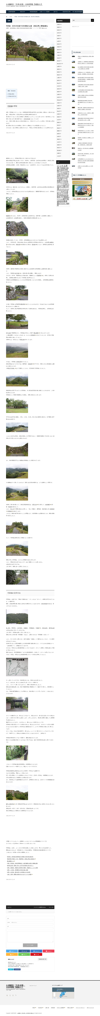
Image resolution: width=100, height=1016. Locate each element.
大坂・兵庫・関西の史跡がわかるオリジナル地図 (19, 874)
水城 (62, 193)
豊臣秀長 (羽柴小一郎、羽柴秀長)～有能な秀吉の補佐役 (21, 859)
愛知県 (58, 74)
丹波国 (61, 170)
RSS (16, 995)
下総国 (62, 168)
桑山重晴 (36, 333)
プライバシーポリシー (80, 1007)
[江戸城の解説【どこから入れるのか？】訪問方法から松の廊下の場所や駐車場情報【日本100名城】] (74, 159)
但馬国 (30, 28)
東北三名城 (59, 192)
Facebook (16, 969)
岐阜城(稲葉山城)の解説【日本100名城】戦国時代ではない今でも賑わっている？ (86, 102)
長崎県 (58, 139)
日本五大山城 (62, 190)
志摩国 (67, 183)
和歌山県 (59, 100)
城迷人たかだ (44, 28)
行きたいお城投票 (60, 1007)
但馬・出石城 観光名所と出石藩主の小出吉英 (18, 872)
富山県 (58, 83)
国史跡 (18, 28)
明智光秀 (18, 244)
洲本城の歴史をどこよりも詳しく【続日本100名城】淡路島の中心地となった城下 (86, 132)
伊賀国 (60, 171)
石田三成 (34, 504)
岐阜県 (58, 80)
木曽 (67, 190)
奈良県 (58, 97)
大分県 (58, 142)
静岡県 (58, 72)
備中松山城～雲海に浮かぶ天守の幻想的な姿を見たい (20, 865)
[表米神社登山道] (17, 759)
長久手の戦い (11, 368)
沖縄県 (58, 153)
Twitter (10, 969)
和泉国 (65, 178)
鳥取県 (58, 108)
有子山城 (8, 333)
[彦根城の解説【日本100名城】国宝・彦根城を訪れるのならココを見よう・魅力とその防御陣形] (74, 124)
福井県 (58, 88)
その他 (58, 156)
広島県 (58, 114)
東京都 (58, 60)
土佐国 (59, 180)
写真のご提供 (70, 1007)
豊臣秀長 (23, 304)
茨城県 (58, 46)
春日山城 (44, 628)
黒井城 (33, 244)
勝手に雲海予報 (10, 804)
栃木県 (58, 49)
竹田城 (10, 106)
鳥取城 (10, 511)
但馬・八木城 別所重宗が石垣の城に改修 (17, 870)
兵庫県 (7, 28)
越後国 (60, 201)
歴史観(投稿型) (33, 11)
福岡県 (58, 133)
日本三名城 (61, 189)
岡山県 (58, 111)
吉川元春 (17, 273)
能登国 (65, 195)
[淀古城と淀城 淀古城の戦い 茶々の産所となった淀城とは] (74, 154)
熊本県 (58, 147)
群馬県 (58, 52)
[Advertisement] (30, 75)
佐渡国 (59, 173)
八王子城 (19, 628)
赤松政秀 (30, 364)
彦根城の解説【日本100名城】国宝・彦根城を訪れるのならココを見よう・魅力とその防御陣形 (86, 125)
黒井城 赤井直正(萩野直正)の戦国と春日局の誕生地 (20, 856)
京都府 (58, 94)
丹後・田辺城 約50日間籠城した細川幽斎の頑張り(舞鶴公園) (22, 863)
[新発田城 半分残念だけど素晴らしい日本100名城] (74, 138)
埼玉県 (58, 58)
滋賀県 (58, 91)
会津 (64, 171)
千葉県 (58, 55)
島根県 (58, 116)
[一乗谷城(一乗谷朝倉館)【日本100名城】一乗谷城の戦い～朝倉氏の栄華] (74, 143)
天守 (62, 181)
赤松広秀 (19, 361)
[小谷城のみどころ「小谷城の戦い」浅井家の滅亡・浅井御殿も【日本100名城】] (74, 72)
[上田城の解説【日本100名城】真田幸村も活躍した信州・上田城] (74, 85)
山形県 (58, 41)
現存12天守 (22, 11)
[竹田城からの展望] (17, 357)
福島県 (58, 38)
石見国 (66, 193)
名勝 (58, 178)
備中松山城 (51, 628)
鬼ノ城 (7, 628)
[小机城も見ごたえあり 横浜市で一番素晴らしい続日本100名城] (74, 113)
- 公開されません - (12, 922)
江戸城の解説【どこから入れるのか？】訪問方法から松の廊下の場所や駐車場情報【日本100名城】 (86, 160)
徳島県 (58, 122)
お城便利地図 (11, 11)
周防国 (62, 178)
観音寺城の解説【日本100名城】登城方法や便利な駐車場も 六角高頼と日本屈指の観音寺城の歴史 (86, 79)
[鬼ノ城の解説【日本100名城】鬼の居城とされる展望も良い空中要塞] (74, 67)
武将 (60, 193)
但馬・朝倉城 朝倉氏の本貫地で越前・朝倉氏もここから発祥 (22, 867)
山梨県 (58, 66)
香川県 (58, 125)
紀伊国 (60, 195)
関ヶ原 (12, 509)
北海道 (58, 24)
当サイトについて (90, 1007)
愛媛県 (58, 130)
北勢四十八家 (65, 175)
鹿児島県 (59, 150)
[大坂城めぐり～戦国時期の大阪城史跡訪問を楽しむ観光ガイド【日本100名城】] (74, 62)
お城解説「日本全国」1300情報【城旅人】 (24, 4)
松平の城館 (62, 192)
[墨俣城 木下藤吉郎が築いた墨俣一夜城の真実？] (74, 56)
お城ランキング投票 (44, 11)
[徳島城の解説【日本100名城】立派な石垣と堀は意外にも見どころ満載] (74, 118)
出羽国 (64, 173)
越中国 (66, 199)
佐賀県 (58, 136)
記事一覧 (55, 11)
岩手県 (58, 32)
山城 (11, 28)
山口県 (58, 119)
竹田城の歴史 (10, 94)
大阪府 (58, 102)
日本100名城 (22, 28)
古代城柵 (66, 177)
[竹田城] (17, 182)
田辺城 (10, 506)
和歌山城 (22, 339)
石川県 (58, 86)
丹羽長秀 (33, 335)
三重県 (58, 77)
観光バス (60, 197)
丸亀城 (25, 628)
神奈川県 (59, 63)
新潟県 (58, 44)
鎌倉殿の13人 (62, 202)
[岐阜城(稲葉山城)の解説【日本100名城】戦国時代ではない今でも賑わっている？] (74, 101)
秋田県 (58, 30)
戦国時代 (8, 215)
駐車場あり (14, 28)
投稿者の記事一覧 (42, 959)
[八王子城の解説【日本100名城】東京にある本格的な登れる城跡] (74, 90)
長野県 (58, 69)
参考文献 (53, 1007)
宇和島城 (31, 628)
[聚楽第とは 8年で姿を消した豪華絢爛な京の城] (74, 148)
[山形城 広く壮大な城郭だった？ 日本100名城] (74, 166)
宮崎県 (58, 144)
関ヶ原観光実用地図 (77, 11)
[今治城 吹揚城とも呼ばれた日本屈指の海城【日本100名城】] (74, 95)
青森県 (58, 27)
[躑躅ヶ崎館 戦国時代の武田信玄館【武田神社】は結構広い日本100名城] (74, 108)
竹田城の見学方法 (11, 96)
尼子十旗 (59, 183)
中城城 (37, 628)
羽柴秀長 (39, 275)
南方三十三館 (60, 177)
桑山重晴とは (10, 861)
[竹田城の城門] (17, 711)
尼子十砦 (64, 183)
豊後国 (66, 197)
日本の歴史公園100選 (63, 186)
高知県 (58, 128)
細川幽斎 (47, 504)
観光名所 (27, 28)
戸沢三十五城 (60, 184)
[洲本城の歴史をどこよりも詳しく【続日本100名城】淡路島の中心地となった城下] (74, 131)
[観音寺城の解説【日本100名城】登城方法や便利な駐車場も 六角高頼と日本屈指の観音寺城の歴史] (74, 78)
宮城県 (58, 35)
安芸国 (65, 181)
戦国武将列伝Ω (66, 11)
